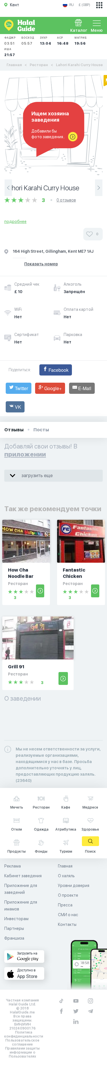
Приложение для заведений (20, 889)
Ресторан (39, 65)
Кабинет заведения (23, 876)
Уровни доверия (73, 885)
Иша (9, 52)
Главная (14, 65)
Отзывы (14, 429)
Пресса (65, 905)
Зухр (45, 41)
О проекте (68, 895)
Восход (27, 41)
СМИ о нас (68, 914)
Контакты (67, 924)
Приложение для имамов (20, 905)
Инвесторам (16, 918)
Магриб (80, 41)
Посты (41, 429)
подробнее (15, 221)
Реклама (12, 866)
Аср (63, 41)
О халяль (66, 876)
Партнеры (14, 928)
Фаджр (10, 41)
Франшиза (14, 938)
